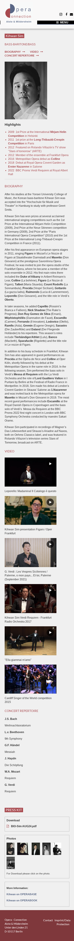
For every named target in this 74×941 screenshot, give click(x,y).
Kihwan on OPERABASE (22, 894)
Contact (48, 920)
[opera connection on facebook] (66, 14)
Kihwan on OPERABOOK (22, 900)
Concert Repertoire (19, 55)
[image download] (12, 849)
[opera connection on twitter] (60, 14)
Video (34, 51)
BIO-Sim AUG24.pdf (23, 826)
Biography (13, 51)
